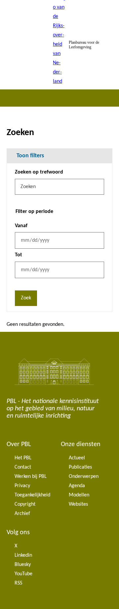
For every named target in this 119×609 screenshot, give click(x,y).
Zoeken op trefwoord (39, 172)
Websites (78, 504)
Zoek (26, 298)
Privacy (22, 485)
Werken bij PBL (31, 476)
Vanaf (21, 225)
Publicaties (80, 467)
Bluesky (23, 564)
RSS (18, 583)
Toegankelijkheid (32, 495)
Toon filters (30, 156)
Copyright (25, 504)
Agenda (77, 485)
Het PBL (23, 458)
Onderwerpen (84, 476)
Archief (22, 513)
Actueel (77, 458)
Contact (23, 467)
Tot (18, 255)
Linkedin (23, 555)
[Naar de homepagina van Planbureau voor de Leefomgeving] (59, 44)
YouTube (23, 574)
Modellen (79, 495)
